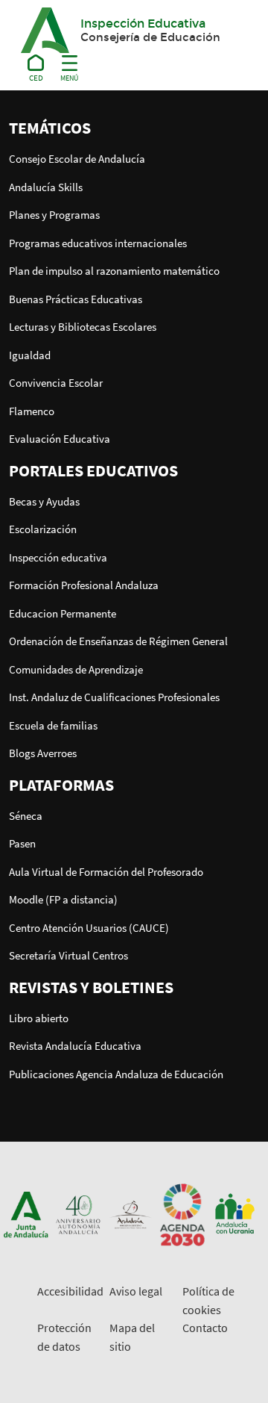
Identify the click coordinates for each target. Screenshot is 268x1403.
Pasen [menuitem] (22, 843)
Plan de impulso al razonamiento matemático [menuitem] (114, 271)
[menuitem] (134, 127)
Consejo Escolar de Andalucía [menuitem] (77, 159)
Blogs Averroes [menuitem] (43, 753)
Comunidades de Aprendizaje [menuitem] (76, 669)
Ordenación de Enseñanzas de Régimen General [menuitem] (118, 641)
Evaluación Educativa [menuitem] (59, 439)
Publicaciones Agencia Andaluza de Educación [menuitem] (116, 1074)
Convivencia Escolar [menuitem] (56, 383)
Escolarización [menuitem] (43, 529)
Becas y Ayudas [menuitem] (44, 501)
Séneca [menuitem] (25, 816)
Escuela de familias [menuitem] (53, 725)
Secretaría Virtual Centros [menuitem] (68, 955)
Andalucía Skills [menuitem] (46, 187)
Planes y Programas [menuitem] (54, 215)
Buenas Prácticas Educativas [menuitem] (75, 299)
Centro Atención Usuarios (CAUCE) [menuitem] (89, 928)
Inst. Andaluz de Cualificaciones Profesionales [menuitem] (114, 697)
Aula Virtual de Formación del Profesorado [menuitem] (106, 872)
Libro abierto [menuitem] (38, 1018)
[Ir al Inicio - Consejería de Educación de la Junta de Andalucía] (36, 66)
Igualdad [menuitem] (30, 355)
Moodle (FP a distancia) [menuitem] (63, 899)
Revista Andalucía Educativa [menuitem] (75, 1046)
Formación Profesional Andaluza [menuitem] (84, 585)
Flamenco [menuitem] (31, 411)
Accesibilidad (70, 1291)
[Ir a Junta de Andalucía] (26, 1214)
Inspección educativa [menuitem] (58, 557)
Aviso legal (135, 1291)
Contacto (205, 1327)
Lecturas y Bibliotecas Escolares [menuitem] (82, 327)
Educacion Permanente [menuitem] (62, 613)
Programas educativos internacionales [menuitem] (98, 243)
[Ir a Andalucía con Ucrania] (234, 1214)
